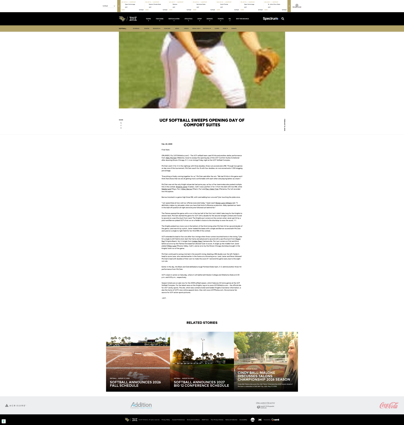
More (224, 28)
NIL (230, 19)
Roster (146, 28)
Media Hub (195, 28)
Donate (210, 19)
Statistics (206, 28)
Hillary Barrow (186, 189)
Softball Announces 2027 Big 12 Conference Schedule (201, 384)
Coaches (167, 28)
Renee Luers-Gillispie (224, 203)
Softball (113, 378)
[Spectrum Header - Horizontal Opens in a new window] (271, 18)
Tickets (221, 19)
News (177, 28)
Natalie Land (166, 189)
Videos (186, 28)
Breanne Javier (181, 187)
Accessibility (243, 419)
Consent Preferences (178, 419)
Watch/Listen (173, 19)
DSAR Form (205, 419)
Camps (217, 28)
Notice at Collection (231, 419)
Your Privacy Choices (217, 419)
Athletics (188, 19)
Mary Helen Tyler (212, 189)
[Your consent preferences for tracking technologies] (4, 421)
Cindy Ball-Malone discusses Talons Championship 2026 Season (264, 376)
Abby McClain (171, 158)
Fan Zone (159, 19)
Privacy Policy (166, 419)
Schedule (136, 28)
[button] (119, 6)
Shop (199, 19)
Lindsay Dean (197, 241)
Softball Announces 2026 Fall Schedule (135, 384)
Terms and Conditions (193, 419)
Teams (148, 19)
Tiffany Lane (171, 246)
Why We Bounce (242, 19)
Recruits (156, 28)
